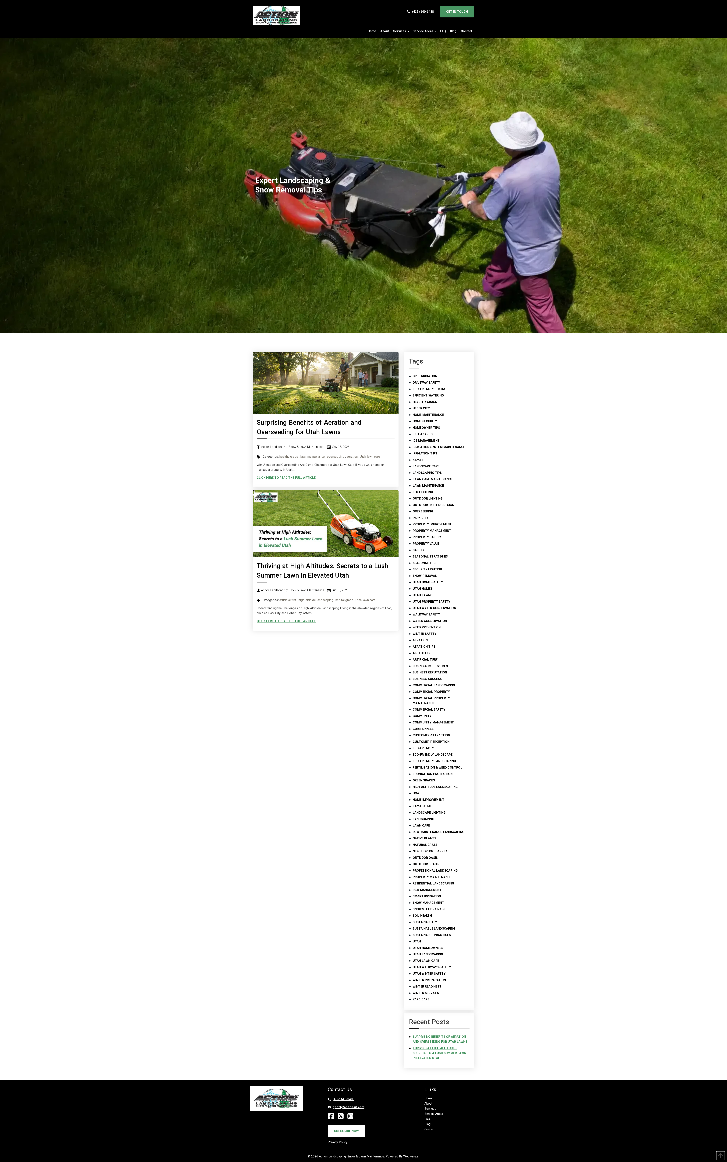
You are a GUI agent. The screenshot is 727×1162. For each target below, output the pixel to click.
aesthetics (422, 653)
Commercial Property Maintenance (431, 700)
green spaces (424, 780)
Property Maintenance (432, 877)
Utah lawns (422, 595)
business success (427, 679)
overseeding (335, 456)
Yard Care (421, 999)
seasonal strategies (430, 556)
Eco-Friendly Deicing (429, 389)
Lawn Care (421, 825)
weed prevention (427, 627)
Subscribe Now (346, 1131)
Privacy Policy (337, 1142)
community (422, 716)
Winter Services (426, 993)
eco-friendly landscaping (434, 761)
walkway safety (426, 614)
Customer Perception (431, 742)
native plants (424, 838)
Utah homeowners (428, 948)
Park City (420, 518)
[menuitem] (372, 31)
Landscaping (423, 819)
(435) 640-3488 (423, 11)
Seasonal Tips (424, 563)
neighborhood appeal (431, 851)
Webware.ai (411, 1156)
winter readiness (427, 986)
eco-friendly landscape (433, 754)
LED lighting (423, 492)
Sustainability (425, 922)
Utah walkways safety (432, 967)
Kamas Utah (423, 806)
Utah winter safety (429, 973)
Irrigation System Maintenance (439, 447)
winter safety (424, 634)
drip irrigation (425, 376)
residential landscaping (433, 883)
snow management (428, 903)
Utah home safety (428, 582)
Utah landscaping (428, 954)
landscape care (426, 466)
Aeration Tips (424, 646)
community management (433, 722)
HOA (416, 793)
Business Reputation (430, 672)
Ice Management (426, 440)
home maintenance (428, 415)
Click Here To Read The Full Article (286, 477)
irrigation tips (425, 453)
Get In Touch (457, 11)
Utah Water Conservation (434, 608)
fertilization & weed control (437, 767)
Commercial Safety (429, 709)
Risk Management (427, 890)
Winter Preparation (429, 980)
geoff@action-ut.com (348, 1107)
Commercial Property (431, 692)
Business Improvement (431, 666)
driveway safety (426, 382)
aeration (352, 456)
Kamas (418, 460)
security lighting (427, 569)
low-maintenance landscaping (438, 832)
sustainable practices (432, 935)
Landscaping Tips (427, 473)
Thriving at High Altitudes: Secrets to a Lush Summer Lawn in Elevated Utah (439, 1053)
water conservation (430, 621)
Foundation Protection (432, 774)
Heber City (421, 408)
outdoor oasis (425, 857)
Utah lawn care (370, 456)
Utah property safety (431, 601)
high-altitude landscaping (316, 600)
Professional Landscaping (435, 870)
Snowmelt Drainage (429, 909)
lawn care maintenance (432, 479)
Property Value (426, 543)
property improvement (432, 524)
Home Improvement (429, 800)
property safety (427, 537)
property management (432, 531)
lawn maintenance (312, 456)
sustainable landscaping (434, 928)
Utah (417, 941)
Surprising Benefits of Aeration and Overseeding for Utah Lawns (440, 1039)
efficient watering (428, 395)
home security (425, 421)
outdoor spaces (426, 864)
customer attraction (431, 735)
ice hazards (423, 434)
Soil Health (422, 915)
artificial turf (287, 600)
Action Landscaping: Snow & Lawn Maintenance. (352, 1156)
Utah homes (423, 588)
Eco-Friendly (423, 748)
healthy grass (288, 456)
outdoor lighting (428, 498)
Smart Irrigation (427, 896)
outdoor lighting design (433, 505)
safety (418, 550)
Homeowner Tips (426, 427)
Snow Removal (425, 576)
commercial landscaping (434, 685)
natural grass (344, 600)
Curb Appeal (423, 729)
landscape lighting (429, 812)
